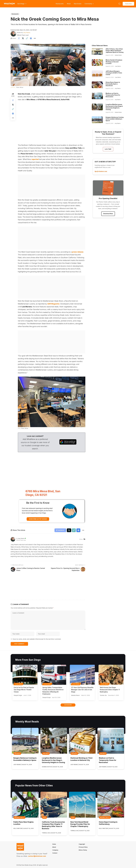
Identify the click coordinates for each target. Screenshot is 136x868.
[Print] (31, 38)
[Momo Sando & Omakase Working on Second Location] (97, 62)
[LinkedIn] (84, 539)
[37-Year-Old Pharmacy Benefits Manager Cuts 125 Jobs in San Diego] (82, 675)
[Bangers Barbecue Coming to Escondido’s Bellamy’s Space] (97, 119)
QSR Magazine (53, 304)
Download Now (108, 213)
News (44, 817)
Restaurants (60, 4)
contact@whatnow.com (37, 856)
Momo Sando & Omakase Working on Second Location (114, 61)
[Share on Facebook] (19, 38)
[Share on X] (23, 38)
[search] (119, 3)
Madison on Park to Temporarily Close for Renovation (113, 95)
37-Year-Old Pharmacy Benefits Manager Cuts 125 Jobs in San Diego (82, 690)
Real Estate (77, 4)
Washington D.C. (19, 817)
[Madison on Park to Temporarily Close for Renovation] (97, 96)
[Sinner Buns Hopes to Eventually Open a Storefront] (97, 84)
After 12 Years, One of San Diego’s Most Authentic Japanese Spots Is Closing (114, 50)
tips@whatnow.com (101, 171)
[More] (35, 38)
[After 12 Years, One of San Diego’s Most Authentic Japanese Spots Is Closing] (97, 51)
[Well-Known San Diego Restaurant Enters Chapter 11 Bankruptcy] (111, 675)
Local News (18, 684)
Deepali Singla (18, 695)
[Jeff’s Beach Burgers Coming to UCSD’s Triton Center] (97, 73)
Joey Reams (26, 32)
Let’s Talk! (108, 149)
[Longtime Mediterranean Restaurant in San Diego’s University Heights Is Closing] (97, 107)
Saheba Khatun (118, 55)
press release (77, 252)
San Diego (17, 753)
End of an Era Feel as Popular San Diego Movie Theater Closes (24, 690)
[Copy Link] (27, 38)
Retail (69, 4)
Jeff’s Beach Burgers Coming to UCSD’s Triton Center (114, 72)
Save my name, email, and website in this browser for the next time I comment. (37, 639)
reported (35, 159)
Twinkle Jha (103, 695)
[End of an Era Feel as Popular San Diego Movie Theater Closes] (24, 675)
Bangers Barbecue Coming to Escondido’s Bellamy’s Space (115, 118)
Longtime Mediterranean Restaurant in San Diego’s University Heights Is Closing (114, 107)
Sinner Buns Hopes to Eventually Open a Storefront (113, 83)
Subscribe (128, 4)
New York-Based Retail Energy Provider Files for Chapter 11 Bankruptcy (80, 824)
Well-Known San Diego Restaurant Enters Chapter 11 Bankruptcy (110, 690)
